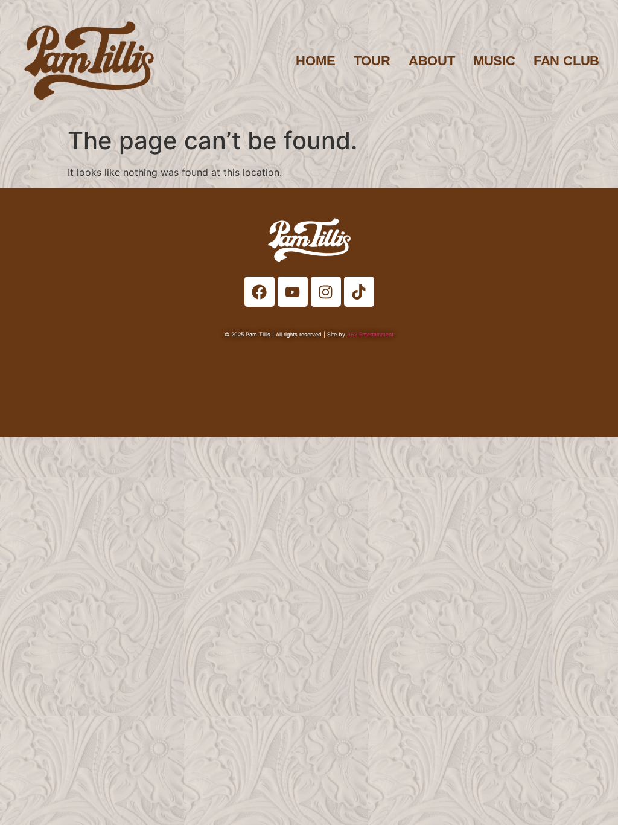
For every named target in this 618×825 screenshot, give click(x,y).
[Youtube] (293, 292)
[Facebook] (259, 292)
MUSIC (494, 60)
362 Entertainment (370, 334)
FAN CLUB (566, 60)
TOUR (372, 60)
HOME (315, 60)
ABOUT (432, 60)
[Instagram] (326, 292)
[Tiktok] (359, 292)
